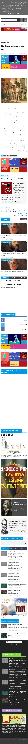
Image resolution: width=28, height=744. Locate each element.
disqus (14, 277)
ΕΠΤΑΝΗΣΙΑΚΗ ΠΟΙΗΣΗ (11, 41)
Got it (18, 13)
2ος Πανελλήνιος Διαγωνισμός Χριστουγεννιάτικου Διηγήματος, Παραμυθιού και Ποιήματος (15, 592)
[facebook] (11, 644)
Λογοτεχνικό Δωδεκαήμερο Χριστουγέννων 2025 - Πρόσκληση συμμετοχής (17, 693)
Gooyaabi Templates (14, 742)
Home (2, 41)
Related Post (5, 219)
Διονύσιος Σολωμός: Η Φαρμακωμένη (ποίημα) (12, 271)
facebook (22, 277)
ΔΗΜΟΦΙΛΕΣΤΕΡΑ (14, 549)
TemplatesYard (14, 739)
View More (24, 219)
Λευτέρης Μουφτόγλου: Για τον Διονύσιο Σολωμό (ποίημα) (13, 236)
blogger (5, 277)
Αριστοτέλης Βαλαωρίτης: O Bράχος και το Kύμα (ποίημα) (13, 254)
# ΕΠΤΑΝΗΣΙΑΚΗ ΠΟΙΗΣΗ (10, 155)
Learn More (11, 13)
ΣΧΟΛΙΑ (22, 548)
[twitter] (14, 644)
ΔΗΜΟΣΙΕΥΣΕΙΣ (5, 549)
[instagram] (16, 644)
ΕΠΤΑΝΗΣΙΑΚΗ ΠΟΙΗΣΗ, (20, 53)
